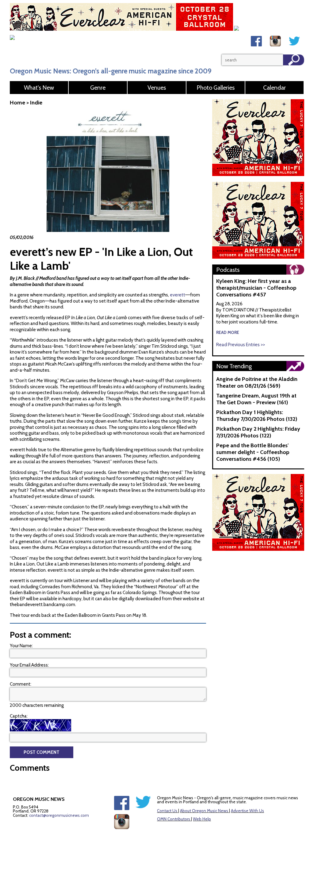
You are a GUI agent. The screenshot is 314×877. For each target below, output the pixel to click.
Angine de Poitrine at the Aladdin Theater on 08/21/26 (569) (256, 382)
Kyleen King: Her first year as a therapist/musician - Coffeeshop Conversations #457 (256, 288)
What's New (39, 87)
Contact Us (167, 810)
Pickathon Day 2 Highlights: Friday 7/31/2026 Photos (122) (258, 432)
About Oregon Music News (204, 810)
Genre (97, 87)
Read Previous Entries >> (240, 344)
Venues (156, 87)
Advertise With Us (247, 810)
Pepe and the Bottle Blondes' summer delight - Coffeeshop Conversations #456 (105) (252, 452)
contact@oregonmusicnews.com (59, 815)
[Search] (293, 59)
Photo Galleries (216, 87)
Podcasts (227, 269)
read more (227, 332)
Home (17, 102)
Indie (36, 102)
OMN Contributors (173, 818)
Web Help (202, 818)
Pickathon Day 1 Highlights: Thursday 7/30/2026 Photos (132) (256, 415)
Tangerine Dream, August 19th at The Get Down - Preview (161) (256, 399)
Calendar (274, 87)
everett (177, 295)
